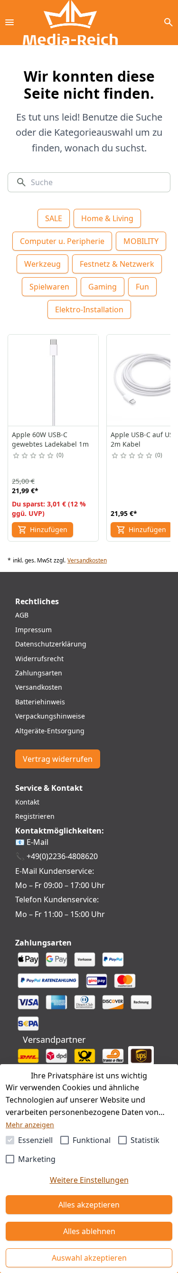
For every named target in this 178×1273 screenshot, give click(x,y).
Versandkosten (87, 560)
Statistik (145, 1140)
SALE (53, 218)
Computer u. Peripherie (62, 241)
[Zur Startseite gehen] (70, 22)
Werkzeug (42, 264)
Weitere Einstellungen (89, 1180)
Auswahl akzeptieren (89, 1258)
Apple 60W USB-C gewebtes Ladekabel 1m (50, 439)
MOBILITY (141, 241)
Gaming (102, 286)
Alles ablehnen (89, 1231)
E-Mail (37, 842)
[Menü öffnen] (9, 22)
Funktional (92, 1140)
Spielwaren (49, 286)
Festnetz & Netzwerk (117, 264)
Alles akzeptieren (89, 1204)
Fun (142, 286)
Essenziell (35, 1140)
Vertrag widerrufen (58, 759)
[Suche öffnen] (168, 22)
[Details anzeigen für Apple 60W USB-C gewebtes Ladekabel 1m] (53, 380)
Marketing (37, 1159)
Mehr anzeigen (30, 1124)
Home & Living (107, 218)
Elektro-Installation (89, 309)
